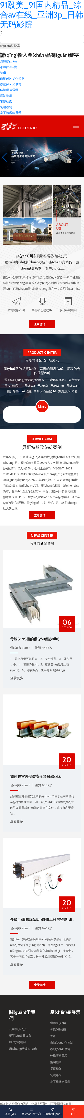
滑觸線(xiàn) (8, 61)
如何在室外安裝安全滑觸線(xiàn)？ (35, 777)
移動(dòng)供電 (10, 84)
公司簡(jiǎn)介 (18, 1029)
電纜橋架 (6, 101)
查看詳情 (39, 324)
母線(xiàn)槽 (8, 67)
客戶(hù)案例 (17, 1042)
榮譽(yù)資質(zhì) (20, 1035)
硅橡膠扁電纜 (9, 90)
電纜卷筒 (6, 107)
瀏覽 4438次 (43, 648)
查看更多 (16, 678)
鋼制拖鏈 (6, 95)
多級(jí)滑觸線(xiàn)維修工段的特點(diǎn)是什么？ (42, 920)
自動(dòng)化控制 (12, 78)
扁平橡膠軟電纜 (10, 113)
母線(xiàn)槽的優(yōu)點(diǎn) (34, 639)
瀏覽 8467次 (43, 928)
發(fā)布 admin (20, 648)
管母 (3, 73)
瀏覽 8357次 (43, 785)
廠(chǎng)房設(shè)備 (23, 1048)
